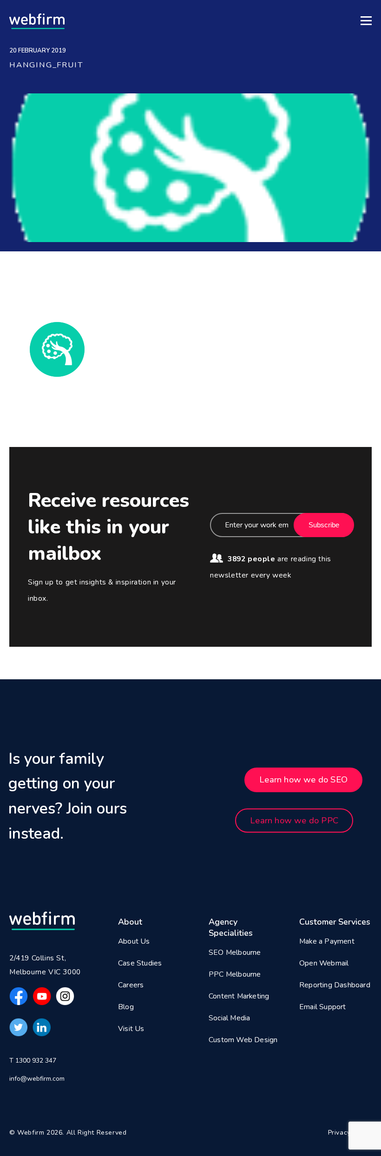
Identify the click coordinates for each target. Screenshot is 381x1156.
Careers (131, 985)
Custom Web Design (243, 1040)
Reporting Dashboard (334, 985)
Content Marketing (239, 996)
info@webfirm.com (37, 1078)
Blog (126, 1007)
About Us (134, 941)
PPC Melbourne (235, 974)
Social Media (229, 1018)
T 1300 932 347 (32, 1060)
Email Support (322, 1007)
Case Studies (140, 963)
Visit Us (131, 1029)
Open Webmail (323, 963)
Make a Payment (327, 941)
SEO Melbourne (235, 952)
